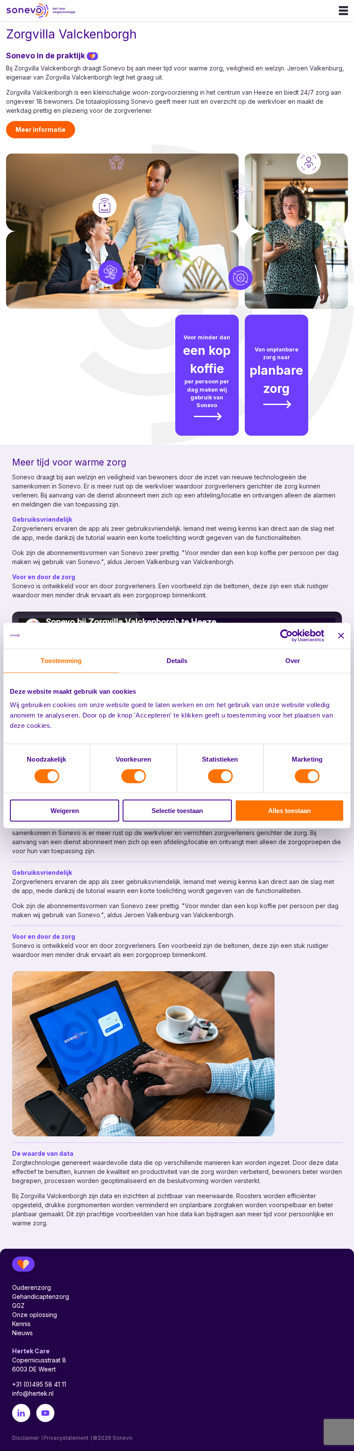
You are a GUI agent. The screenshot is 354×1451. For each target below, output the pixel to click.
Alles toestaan (289, 810)
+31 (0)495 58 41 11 (39, 1384)
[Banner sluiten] (341, 635)
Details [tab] (177, 660)
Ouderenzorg (31, 1287)
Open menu (343, 10)
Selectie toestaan (177, 810)
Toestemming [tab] (61, 660)
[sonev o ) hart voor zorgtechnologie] (27, 10)
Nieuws (22, 1332)
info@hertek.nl (33, 1393)
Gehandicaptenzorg (40, 1296)
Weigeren (65, 810)
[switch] (133, 776)
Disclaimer (25, 1438)
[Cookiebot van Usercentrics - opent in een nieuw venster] (286, 635)
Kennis (21, 1323)
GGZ (18, 1305)
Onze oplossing (34, 1314)
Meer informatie (41, 129)
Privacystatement (66, 1438)
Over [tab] (292, 660)
